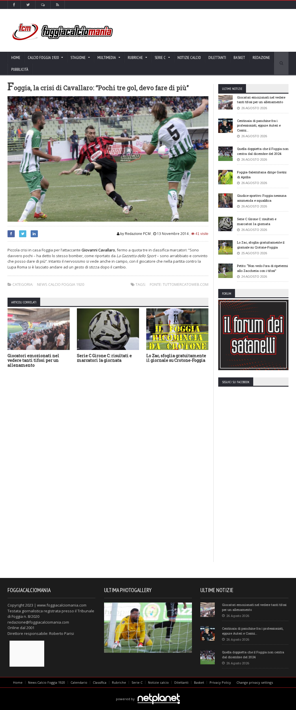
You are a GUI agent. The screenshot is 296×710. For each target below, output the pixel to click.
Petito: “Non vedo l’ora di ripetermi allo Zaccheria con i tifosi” (262, 268)
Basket (239, 57)
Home (15, 57)
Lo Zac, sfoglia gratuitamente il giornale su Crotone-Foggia (176, 358)
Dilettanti (217, 57)
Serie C (137, 682)
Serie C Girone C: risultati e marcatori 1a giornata (104, 358)
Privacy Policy (220, 682)
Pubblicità (19, 69)
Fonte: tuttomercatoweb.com (179, 284)
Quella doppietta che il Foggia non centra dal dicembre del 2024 (262, 151)
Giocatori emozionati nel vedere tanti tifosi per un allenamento (33, 360)
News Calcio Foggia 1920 (60, 284)
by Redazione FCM (135, 234)
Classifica (99, 682)
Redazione (261, 57)
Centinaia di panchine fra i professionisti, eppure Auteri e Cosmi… (259, 125)
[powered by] (148, 692)
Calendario (79, 682)
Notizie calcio (189, 57)
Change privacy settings (254, 682)
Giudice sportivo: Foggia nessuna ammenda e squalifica (261, 198)
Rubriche (119, 682)
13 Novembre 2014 (172, 233)
